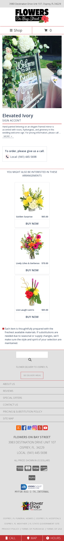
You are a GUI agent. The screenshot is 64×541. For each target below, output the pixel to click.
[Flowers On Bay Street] (32, 22)
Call (12, 538)
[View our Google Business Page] (29, 429)
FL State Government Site (45, 523)
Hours (55, 538)
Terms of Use (54, 529)
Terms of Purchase (33, 529)
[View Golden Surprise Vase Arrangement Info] (32, 198)
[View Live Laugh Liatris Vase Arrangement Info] (32, 291)
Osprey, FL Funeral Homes (18, 518)
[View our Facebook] (24, 429)
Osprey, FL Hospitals (48, 518)
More (7, 136)
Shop (18, 30)
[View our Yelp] (40, 429)
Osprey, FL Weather (15, 523)
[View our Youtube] (45, 429)
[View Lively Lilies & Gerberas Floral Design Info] (32, 245)
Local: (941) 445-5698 (32, 453)
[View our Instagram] (34, 429)
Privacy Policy (10, 529)
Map (33, 538)
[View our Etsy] (18, 429)
